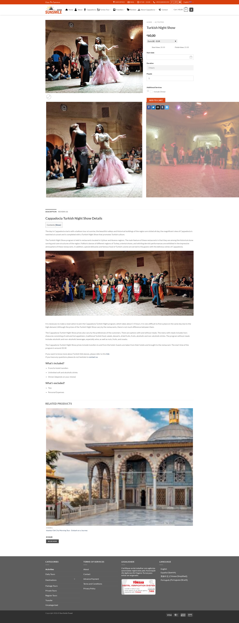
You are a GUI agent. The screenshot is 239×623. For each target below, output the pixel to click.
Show (58, 225)
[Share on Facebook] (149, 107)
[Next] (54, 95)
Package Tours (51, 586)
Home (70, 10)
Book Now (52, 541)
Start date (150, 53)
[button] (181, 9)
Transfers (119, 10)
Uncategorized (51, 605)
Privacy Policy (89, 588)
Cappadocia (91, 10)
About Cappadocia (148, 10)
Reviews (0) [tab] (63, 212)
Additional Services (154, 87)
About (80, 10)
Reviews (133, 10)
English (186, 2)
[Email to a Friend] (158, 107)
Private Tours (51, 590)
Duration (150, 63)
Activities (159, 22)
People (149, 74)
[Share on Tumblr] (162, 107)
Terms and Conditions (92, 584)
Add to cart (156, 100)
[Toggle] (75, 579)
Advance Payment (91, 579)
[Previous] (46, 199)
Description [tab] (51, 212)
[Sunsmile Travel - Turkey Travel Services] (53, 9)
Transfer (49, 600)
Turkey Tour (105, 10)
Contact (165, 10)
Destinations (51, 580)
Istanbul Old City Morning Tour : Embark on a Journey (67, 530)
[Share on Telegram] (167, 107)
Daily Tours (50, 574)
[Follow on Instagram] (176, 2)
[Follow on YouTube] (180, 2)
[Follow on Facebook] (172, 2)
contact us (93, 357)
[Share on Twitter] (153, 107)
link (107, 354)
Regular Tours (51, 595)
